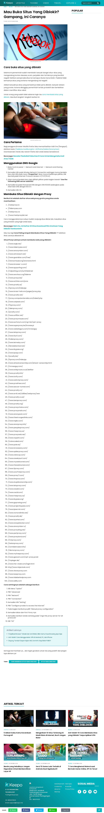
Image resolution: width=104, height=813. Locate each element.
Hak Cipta (68, 784)
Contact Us (58, 786)
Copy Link (65, 809)
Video (46, 3)
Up (99, 810)
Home (5, 7)
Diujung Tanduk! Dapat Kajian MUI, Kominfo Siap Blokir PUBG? (29, 641)
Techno (34, 3)
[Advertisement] (52, 685)
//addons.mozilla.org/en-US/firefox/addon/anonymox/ (37, 149)
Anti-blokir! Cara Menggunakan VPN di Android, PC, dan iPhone (30, 637)
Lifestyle (20, 3)
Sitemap (57, 792)
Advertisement (59, 784)
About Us (57, 789)
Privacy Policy (69, 789)
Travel (57, 3)
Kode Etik (68, 786)
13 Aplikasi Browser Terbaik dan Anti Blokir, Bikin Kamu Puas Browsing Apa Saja (35, 634)
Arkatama (15, 21)
